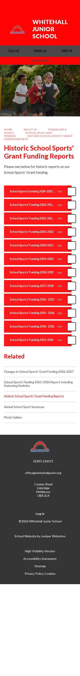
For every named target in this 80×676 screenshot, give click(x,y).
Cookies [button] (50, 573)
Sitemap (40, 566)
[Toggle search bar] (59, 6)
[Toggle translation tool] (48, 6)
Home (8, 129)
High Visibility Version (40, 551)
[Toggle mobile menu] (71, 6)
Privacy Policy (34, 573)
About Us (30, 129)
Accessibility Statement (40, 559)
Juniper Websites (53, 536)
